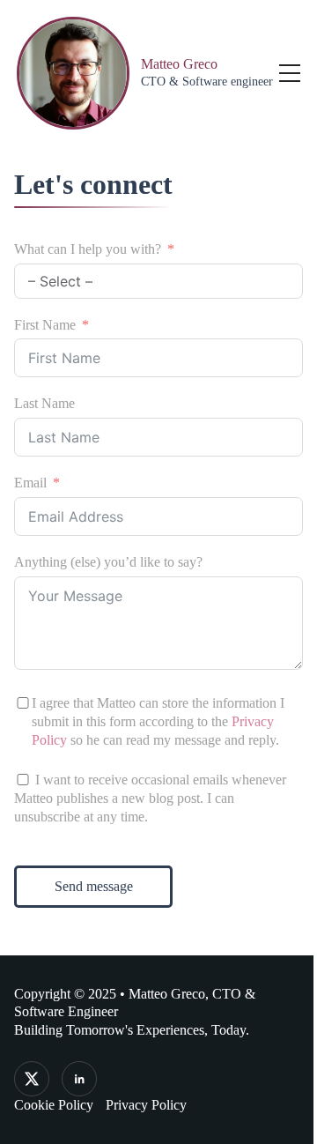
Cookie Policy (53, 1104)
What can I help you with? (87, 248)
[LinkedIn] (79, 1078)
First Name (45, 324)
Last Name (44, 403)
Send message (94, 886)
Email (30, 482)
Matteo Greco (179, 63)
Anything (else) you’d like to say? (108, 561)
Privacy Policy (146, 1104)
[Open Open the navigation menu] (289, 73)
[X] (31, 1078)
